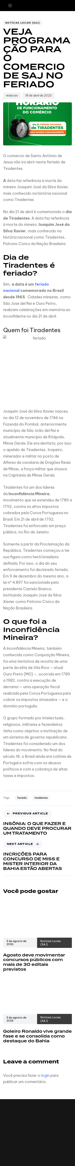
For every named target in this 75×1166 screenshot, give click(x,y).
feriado (22, 797)
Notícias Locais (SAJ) (22, 22)
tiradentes (41, 797)
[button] (11, 5)
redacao (12, 95)
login (45, 1075)
